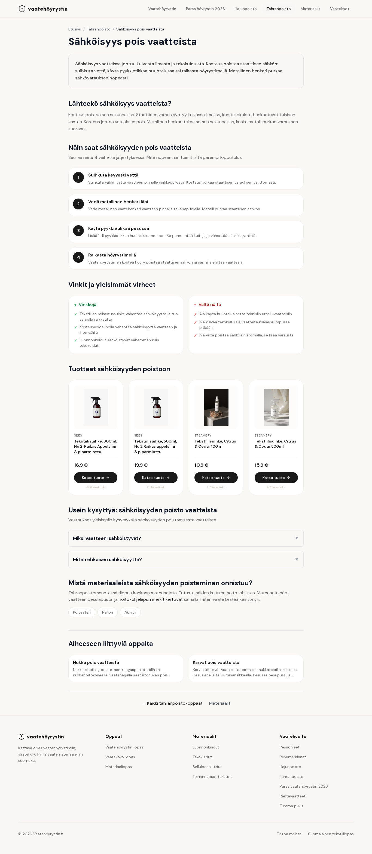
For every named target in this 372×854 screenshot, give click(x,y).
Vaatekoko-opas (120, 756)
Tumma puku (291, 805)
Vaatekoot (339, 8)
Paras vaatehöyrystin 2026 (304, 786)
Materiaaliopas (118, 766)
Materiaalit (310, 8)
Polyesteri (82, 612)
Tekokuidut (202, 756)
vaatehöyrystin (45, 737)
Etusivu (74, 29)
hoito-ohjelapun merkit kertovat (151, 599)
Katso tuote (93, 477)
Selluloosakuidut (207, 766)
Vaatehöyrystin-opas (124, 747)
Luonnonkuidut (206, 747)
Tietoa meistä (289, 833)
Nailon (107, 612)
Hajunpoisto (246, 8)
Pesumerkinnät (293, 756)
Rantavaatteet (293, 796)
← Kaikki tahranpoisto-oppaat (172, 703)
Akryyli (130, 612)
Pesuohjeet (290, 747)
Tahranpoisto (279, 8)
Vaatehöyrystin (162, 8)
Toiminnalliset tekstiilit (212, 776)
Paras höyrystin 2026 (205, 8)
